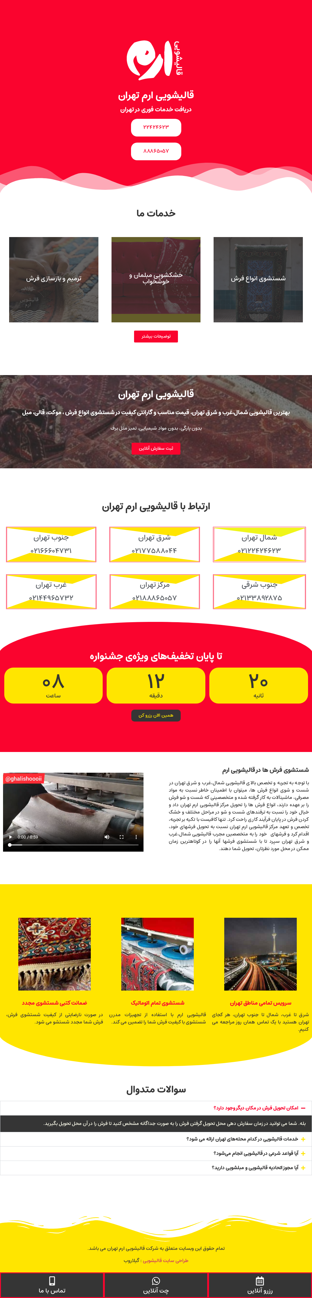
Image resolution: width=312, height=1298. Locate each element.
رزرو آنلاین (260, 1291)
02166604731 (51, 551)
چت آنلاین (156, 1291)
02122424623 (259, 551)
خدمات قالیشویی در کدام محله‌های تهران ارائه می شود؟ (242, 1139)
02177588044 (154, 551)
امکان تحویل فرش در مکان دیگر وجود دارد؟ (256, 1108)
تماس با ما (52, 1291)
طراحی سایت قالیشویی (165, 1261)
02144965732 (51, 598)
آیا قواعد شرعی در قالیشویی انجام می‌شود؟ (256, 1153)
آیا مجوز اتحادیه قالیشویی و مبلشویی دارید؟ (255, 1168)
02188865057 (155, 598)
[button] (156, 1108)
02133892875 (259, 598)
